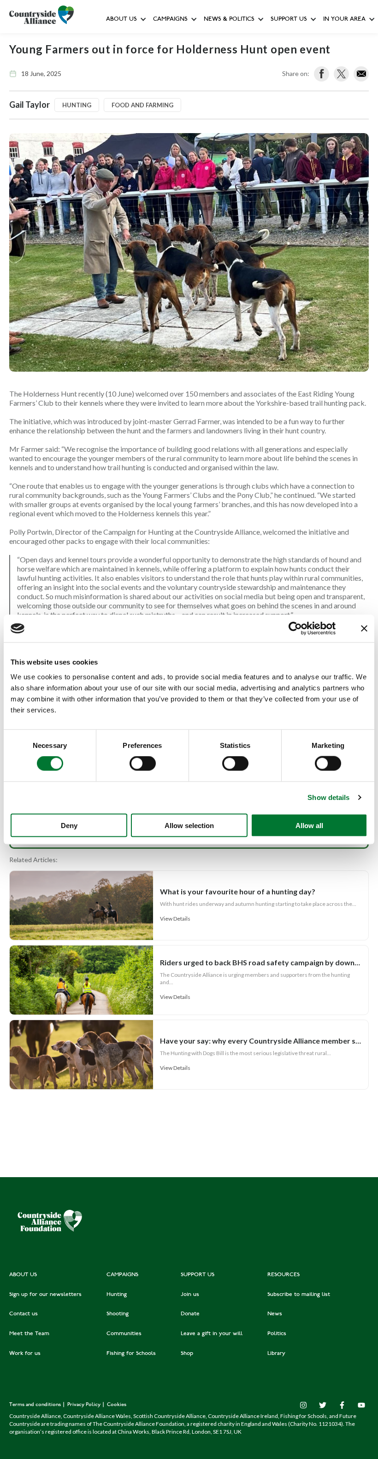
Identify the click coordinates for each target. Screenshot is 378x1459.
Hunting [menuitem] (116, 1294)
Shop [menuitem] (187, 1353)
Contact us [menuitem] (23, 1314)
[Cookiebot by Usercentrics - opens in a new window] (295, 629)
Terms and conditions (35, 1404)
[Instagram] (303, 1405)
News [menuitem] (274, 1314)
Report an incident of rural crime (220, 163)
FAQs (116, 60)
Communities (171, 143)
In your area (344, 20)
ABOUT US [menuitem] (23, 1275)
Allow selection (189, 825)
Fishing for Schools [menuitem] (131, 1353)
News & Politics (229, 20)
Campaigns (170, 20)
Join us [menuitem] (190, 1294)
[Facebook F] (342, 1405)
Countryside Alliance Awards (192, 204)
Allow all (309, 825)
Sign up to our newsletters (145, 39)
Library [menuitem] (276, 1353)
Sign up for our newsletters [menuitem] (45, 1294)
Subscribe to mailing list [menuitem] (298, 1294)
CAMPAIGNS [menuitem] (122, 1275)
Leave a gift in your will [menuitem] (211, 1333)
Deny (69, 825)
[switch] (143, 763)
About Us (121, 20)
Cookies (116, 1404)
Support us (289, 20)
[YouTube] (361, 1405)
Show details (328, 797)
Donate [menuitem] (190, 1314)
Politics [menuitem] (276, 1333)
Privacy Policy (84, 1404)
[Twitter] (322, 1405)
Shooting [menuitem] (117, 1314)
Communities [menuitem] (124, 1333)
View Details (175, 918)
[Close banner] (364, 628)
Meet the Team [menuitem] (29, 1333)
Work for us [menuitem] (25, 1353)
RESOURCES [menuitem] (283, 1275)
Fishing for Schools (180, 184)
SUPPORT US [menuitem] (197, 1275)
